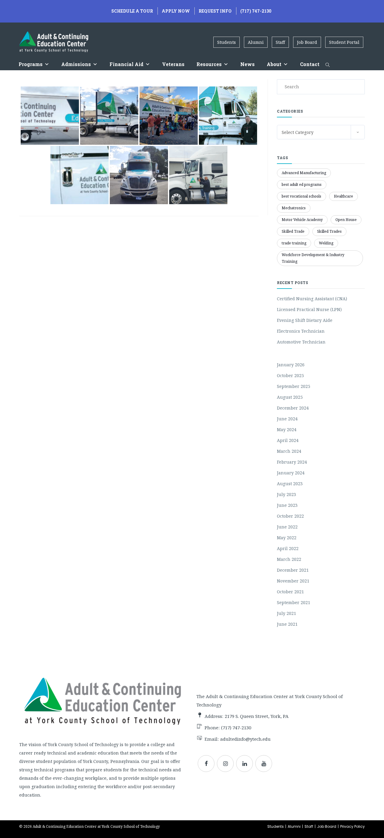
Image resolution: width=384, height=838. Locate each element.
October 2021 (290, 591)
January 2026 (290, 365)
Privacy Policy (352, 826)
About (274, 64)
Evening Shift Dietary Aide (304, 320)
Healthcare (343, 196)
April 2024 (287, 440)
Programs (31, 64)
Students (226, 42)
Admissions (76, 64)
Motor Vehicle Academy (302, 219)
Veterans (173, 64)
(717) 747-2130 (256, 11)
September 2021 (293, 602)
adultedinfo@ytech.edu (245, 739)
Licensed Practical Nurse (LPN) (309, 309)
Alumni (256, 42)
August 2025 (290, 397)
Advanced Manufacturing (304, 172)
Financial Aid (126, 64)
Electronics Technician (301, 331)
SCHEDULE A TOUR (132, 11)
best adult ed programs (302, 184)
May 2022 (286, 537)
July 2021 (286, 613)
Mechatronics (294, 207)
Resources (209, 64)
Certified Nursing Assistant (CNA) (312, 298)
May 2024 (286, 429)
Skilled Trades (329, 231)
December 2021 (293, 570)
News (247, 64)
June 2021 (287, 624)
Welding (326, 243)
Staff (280, 42)
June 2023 (287, 505)
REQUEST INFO (215, 11)
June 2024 (287, 419)
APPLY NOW (176, 11)
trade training (294, 243)
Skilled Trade (293, 231)
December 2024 (293, 408)
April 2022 (287, 548)
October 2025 (290, 375)
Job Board (307, 42)
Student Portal (344, 42)
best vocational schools (301, 196)
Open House (346, 219)
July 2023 (286, 494)
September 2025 (293, 386)
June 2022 (287, 527)
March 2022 (289, 559)
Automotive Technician (301, 342)
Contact (310, 64)
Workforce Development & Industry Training (313, 258)
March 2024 (289, 451)
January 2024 (290, 473)
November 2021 (293, 581)
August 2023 (290, 483)
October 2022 (290, 516)
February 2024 (292, 462)
